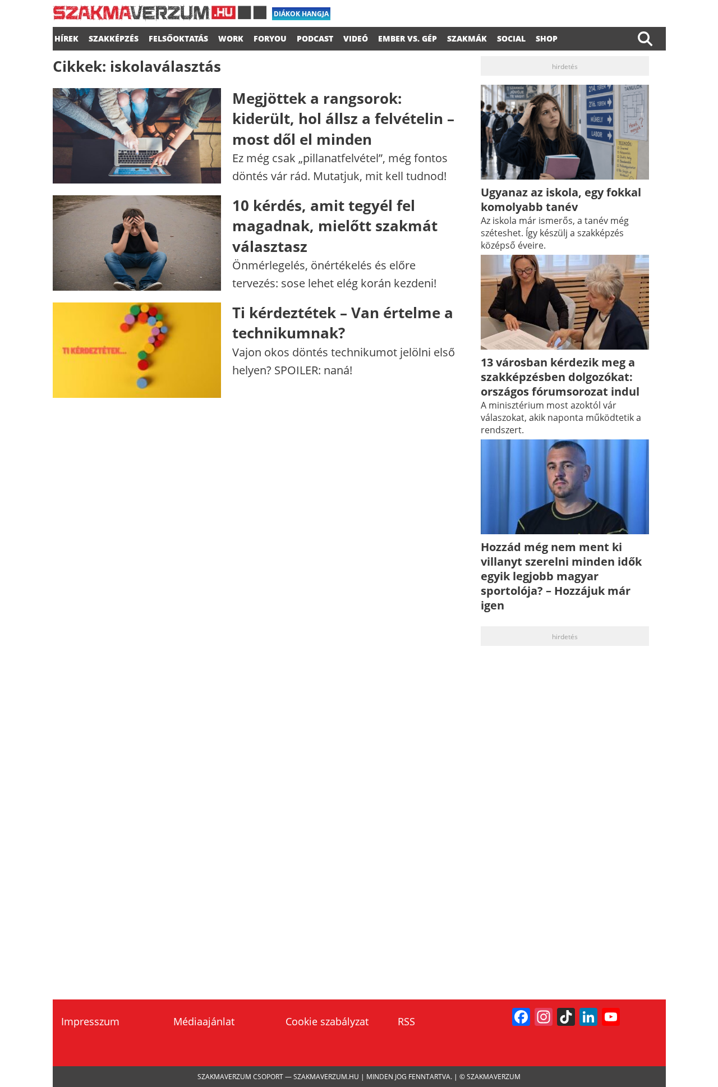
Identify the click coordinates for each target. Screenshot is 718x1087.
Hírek (66, 37)
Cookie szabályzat (327, 1021)
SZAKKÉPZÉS (114, 37)
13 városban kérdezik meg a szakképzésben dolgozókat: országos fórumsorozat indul (560, 377)
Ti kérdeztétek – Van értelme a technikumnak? (342, 322)
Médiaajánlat (203, 1021)
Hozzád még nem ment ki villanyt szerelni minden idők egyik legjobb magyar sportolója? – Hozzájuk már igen (561, 576)
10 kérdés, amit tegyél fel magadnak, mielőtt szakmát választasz (335, 225)
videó (355, 37)
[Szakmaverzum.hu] (159, 17)
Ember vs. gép (407, 37)
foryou (270, 37)
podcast (315, 37)
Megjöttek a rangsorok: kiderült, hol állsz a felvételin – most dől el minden (343, 118)
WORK (230, 37)
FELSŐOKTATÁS (178, 37)
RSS (406, 1021)
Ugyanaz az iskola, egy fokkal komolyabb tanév (561, 199)
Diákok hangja (301, 14)
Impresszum (90, 1021)
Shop (547, 37)
